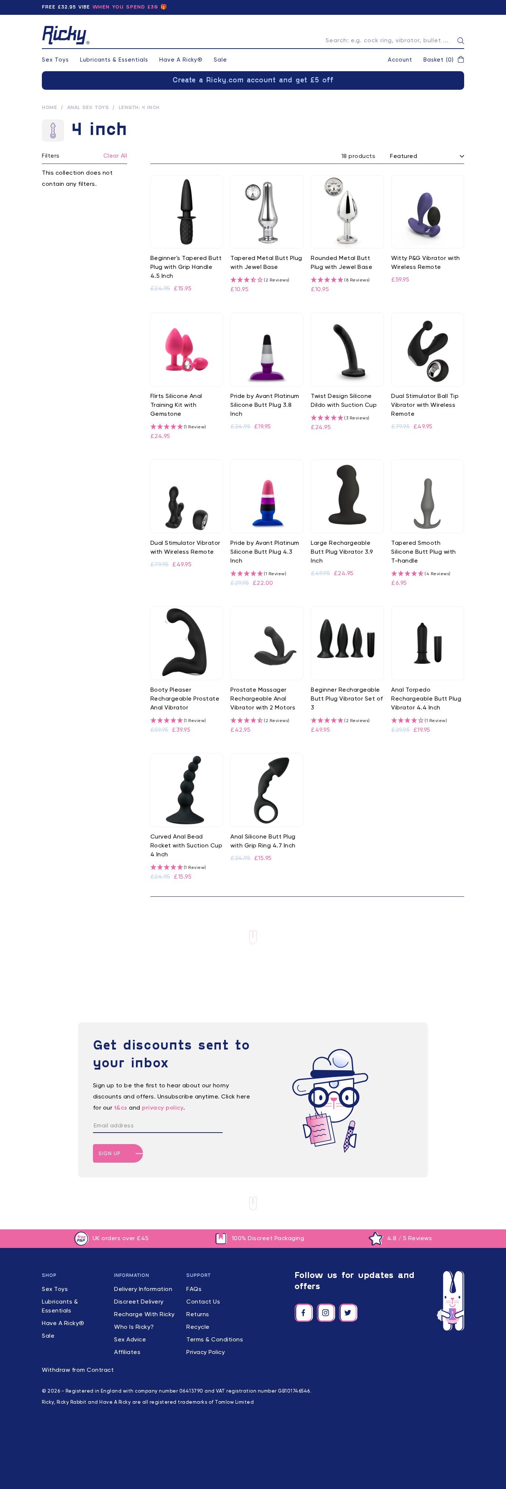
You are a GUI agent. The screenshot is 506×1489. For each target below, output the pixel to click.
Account (400, 60)
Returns (197, 1315)
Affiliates (127, 1352)
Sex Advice (130, 1340)
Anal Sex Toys (88, 108)
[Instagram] (326, 1313)
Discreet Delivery (139, 1302)
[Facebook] (303, 1313)
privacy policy (162, 1108)
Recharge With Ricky (144, 1315)
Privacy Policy (205, 1352)
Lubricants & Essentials (114, 60)
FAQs (194, 1289)
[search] (460, 40)
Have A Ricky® (181, 60)
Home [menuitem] (49, 108)
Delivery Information (143, 1289)
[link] (186, 234)
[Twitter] (348, 1313)
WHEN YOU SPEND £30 (125, 7)
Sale (220, 60)
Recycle (198, 1327)
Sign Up (110, 1153)
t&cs (120, 1108)
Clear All (115, 156)
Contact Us (203, 1302)
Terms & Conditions (214, 1340)
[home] (66, 35)
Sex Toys (55, 60)
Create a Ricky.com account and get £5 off (253, 80)
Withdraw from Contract (78, 1370)
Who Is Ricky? (134, 1327)
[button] (443, 60)
